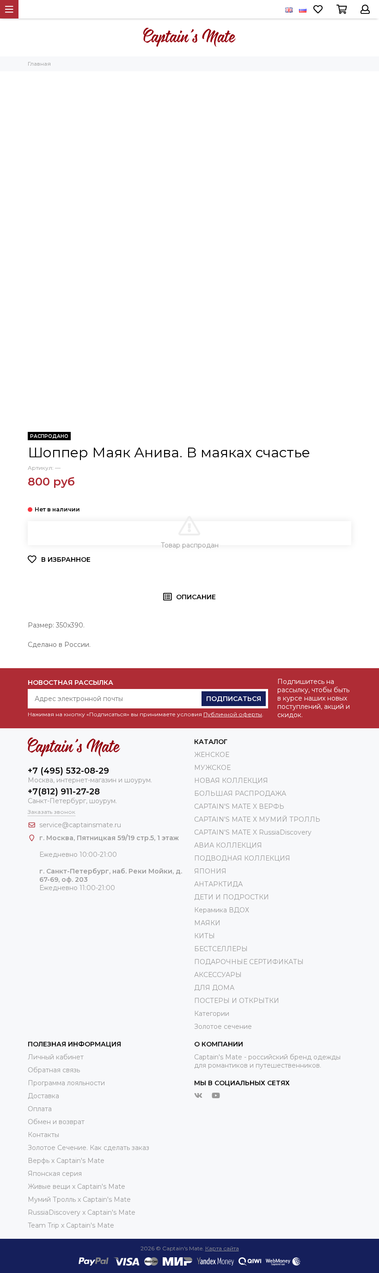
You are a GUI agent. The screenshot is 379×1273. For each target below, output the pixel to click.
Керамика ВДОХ (221, 910)
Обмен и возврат (56, 1122)
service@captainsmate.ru (80, 825)
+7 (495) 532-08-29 (68, 771)
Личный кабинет (56, 1057)
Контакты (43, 1135)
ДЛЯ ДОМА (214, 988)
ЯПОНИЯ (210, 871)
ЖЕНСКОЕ (211, 754)
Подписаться (233, 699)
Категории (211, 1013)
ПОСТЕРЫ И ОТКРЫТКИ (236, 1000)
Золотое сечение (223, 1026)
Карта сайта (222, 1248)
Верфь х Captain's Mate (66, 1160)
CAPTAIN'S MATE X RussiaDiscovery (253, 832)
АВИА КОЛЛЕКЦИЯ (228, 845)
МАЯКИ (207, 923)
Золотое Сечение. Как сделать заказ (88, 1148)
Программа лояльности (66, 1083)
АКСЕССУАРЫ (218, 975)
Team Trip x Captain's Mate (71, 1225)
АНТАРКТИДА (218, 884)
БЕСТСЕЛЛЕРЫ (221, 949)
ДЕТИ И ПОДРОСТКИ (231, 897)
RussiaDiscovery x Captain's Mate (81, 1212)
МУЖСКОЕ (212, 767)
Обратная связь (54, 1070)
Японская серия (55, 1173)
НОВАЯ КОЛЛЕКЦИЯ (231, 780)
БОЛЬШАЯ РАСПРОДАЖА (240, 793)
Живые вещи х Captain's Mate (76, 1186)
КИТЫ (204, 936)
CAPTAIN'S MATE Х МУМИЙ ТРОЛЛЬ (257, 819)
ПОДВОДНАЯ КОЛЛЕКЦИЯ (242, 858)
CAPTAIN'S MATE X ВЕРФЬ (239, 806)
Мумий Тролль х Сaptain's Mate (79, 1199)
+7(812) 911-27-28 (64, 792)
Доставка (43, 1096)
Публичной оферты (232, 714)
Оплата (40, 1109)
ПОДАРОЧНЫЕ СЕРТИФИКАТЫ (249, 962)
